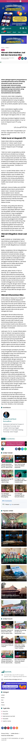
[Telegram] (22, 449)
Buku (17, 641)
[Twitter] (19, 449)
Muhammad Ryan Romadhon (9, 420)
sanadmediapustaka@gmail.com (13, 679)
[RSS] (17, 728)
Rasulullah (5, 714)
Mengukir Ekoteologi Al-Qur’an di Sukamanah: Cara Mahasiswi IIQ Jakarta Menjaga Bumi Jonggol (20, 632)
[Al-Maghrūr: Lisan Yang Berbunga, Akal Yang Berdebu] (21, 473)
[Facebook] (16, 449)
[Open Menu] (23, 28)
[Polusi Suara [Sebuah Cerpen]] (7, 639)
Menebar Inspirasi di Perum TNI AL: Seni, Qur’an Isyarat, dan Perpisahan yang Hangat (7, 632)
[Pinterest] (8, 728)
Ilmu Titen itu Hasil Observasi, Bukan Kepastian (20, 466)
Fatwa (3, 705)
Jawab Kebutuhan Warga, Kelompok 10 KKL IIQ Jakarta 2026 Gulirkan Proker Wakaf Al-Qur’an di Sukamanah (7, 466)
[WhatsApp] (25, 449)
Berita (3, 626)
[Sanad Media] (6, 28)
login (10, 504)
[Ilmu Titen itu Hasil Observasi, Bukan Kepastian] (21, 459)
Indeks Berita (14, 733)
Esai (2, 700)
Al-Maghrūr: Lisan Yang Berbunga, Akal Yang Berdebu (20, 480)
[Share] (25, 58)
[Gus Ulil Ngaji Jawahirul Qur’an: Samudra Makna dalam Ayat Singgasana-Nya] (21, 488)
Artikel (3, 50)
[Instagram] (14, 728)
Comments (8, 501)
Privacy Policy (5, 733)
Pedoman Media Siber (7, 735)
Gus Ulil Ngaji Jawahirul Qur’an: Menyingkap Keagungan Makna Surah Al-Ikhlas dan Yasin (6, 495)
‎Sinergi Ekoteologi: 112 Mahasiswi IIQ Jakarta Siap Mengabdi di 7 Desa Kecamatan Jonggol (7, 480)
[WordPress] (11, 728)
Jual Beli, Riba (11, 439)
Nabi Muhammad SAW (9, 716)
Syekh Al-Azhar (7, 721)
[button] (20, 28)
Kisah (3, 641)
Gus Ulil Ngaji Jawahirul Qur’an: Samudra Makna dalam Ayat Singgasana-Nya (19, 495)
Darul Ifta (5, 711)
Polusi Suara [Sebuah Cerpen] (7, 645)
